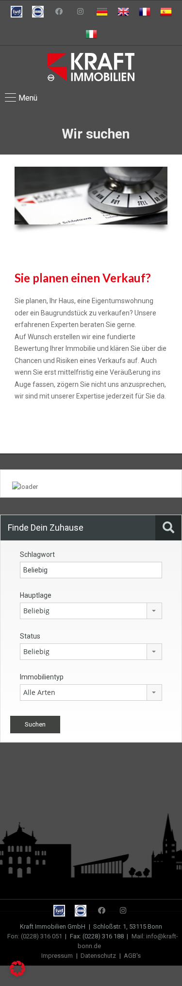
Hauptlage (35, 595)
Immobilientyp (42, 677)
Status (30, 636)
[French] (144, 11)
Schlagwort (37, 554)
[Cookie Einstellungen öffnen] (17, 974)
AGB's (132, 955)
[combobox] (91, 611)
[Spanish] (166, 11)
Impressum (57, 955)
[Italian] (91, 34)
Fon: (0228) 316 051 (34, 936)
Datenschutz (98, 955)
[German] (102, 11)
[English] (123, 11)
